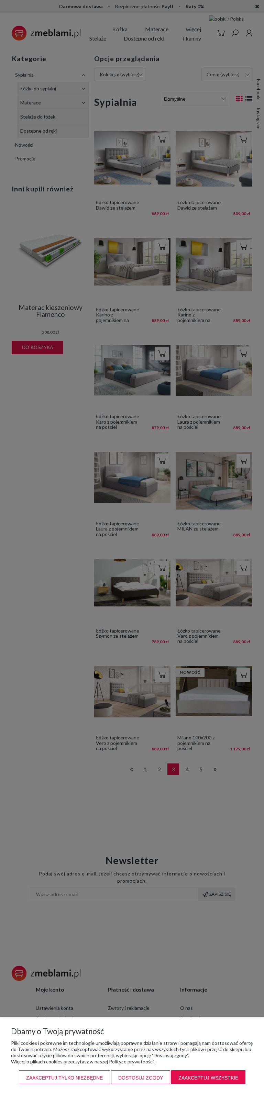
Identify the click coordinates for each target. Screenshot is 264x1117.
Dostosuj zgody (140, 1078)
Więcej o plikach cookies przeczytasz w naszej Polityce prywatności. (83, 1061)
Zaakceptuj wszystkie (208, 1078)
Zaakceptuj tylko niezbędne (64, 1078)
